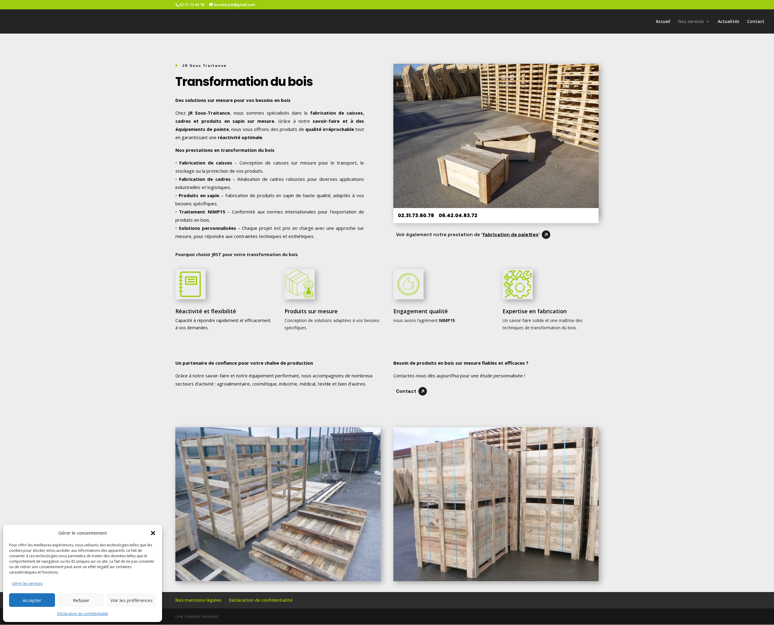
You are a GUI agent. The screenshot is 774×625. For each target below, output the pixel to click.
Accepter (32, 600)
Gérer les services (27, 583)
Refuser (81, 600)
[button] (153, 533)
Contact (755, 21)
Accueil (663, 21)
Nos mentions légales (198, 600)
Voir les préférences (131, 600)
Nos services (691, 21)
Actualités (728, 21)
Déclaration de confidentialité (82, 613)
